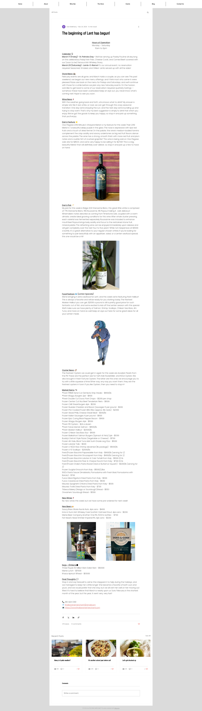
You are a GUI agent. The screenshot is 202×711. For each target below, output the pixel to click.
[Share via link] (79, 617)
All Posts (55, 12)
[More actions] (138, 26)
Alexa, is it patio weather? (62, 660)
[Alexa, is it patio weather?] (67, 648)
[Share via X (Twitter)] (68, 617)
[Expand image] (81, 541)
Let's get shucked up (129, 660)
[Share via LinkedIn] (73, 617)
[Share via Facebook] (63, 617)
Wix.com (117, 708)
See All (148, 636)
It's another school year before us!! (99, 660)
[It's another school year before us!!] (101, 648)
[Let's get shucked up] (135, 648)
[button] (148, 12)
